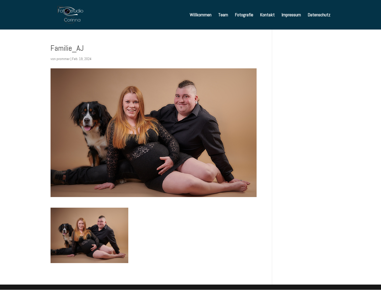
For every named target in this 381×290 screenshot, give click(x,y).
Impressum (291, 15)
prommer (63, 58)
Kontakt (267, 15)
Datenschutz (319, 15)
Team (223, 15)
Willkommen (200, 15)
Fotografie (244, 15)
